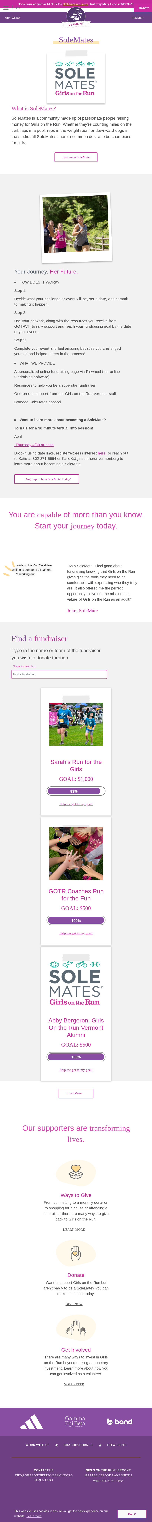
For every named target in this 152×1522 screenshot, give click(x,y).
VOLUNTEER (74, 1384)
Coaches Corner (78, 1445)
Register (138, 18)
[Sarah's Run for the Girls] (76, 721)
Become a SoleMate (76, 157)
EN (18, 7)
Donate (143, 8)
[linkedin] (76, 1496)
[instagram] (62, 1496)
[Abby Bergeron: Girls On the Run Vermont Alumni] (76, 979)
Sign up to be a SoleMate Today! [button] (48, 479)
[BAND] (120, 1422)
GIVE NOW (74, 1304)
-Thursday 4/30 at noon (34, 445)
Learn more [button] (34, 1516)
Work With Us (37, 1445)
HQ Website (116, 1445)
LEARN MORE (74, 1229)
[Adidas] (31, 1422)
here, (102, 453)
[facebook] (90, 1496)
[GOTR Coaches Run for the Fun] (76, 850)
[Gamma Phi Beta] (75, 1422)
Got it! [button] (132, 1514)
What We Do (12, 18)
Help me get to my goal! (76, 804)
